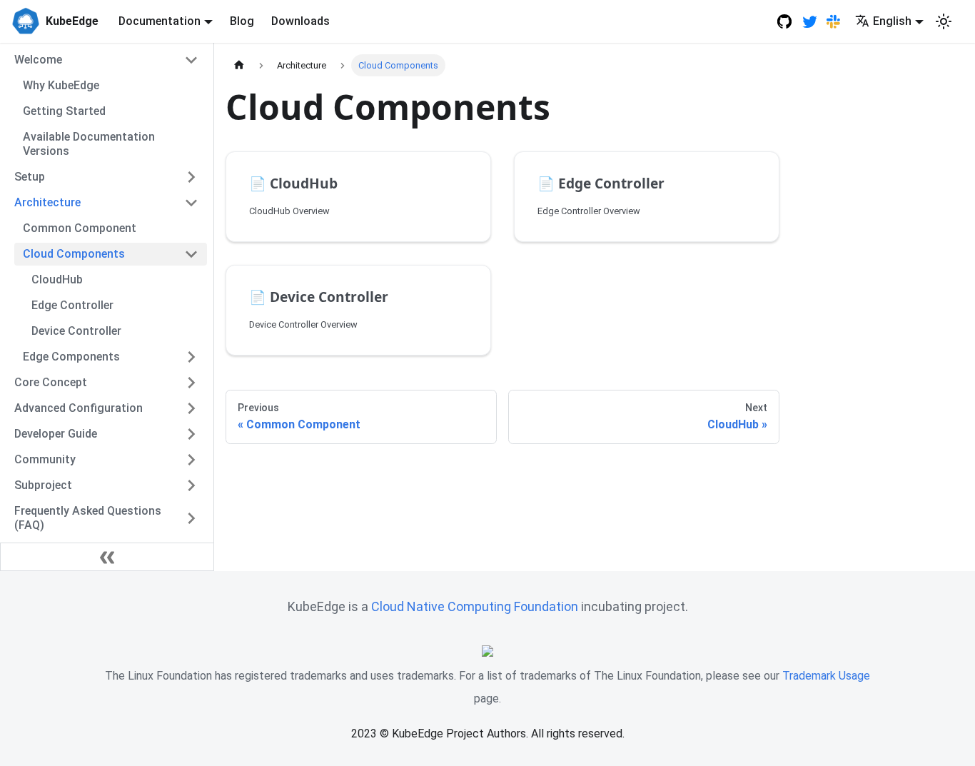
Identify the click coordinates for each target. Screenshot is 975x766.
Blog (242, 21)
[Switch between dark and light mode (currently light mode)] (943, 21)
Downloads (300, 21)
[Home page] (239, 65)
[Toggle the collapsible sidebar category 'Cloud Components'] (191, 254)
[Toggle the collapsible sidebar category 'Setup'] (191, 177)
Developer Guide (55, 433)
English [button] (892, 21)
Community (45, 459)
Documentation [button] (159, 21)
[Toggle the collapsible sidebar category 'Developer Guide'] (191, 434)
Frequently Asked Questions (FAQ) (87, 518)
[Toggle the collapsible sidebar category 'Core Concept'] (191, 382)
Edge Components (71, 356)
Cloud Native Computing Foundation (474, 606)
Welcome (38, 59)
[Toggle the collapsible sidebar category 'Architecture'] (191, 202)
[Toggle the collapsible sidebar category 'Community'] (191, 459)
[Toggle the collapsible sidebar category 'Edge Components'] (191, 357)
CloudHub (57, 279)
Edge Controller (72, 305)
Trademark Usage (826, 675)
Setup (29, 176)
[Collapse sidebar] (107, 557)
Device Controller (76, 331)
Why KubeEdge (61, 85)
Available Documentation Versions (89, 144)
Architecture (47, 202)
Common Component (79, 228)
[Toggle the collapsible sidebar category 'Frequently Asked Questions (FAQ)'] (191, 518)
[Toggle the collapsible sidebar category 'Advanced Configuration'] (191, 408)
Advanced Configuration (78, 408)
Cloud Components (74, 254)
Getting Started (64, 111)
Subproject (43, 485)
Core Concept (50, 382)
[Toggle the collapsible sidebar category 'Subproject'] (191, 485)
